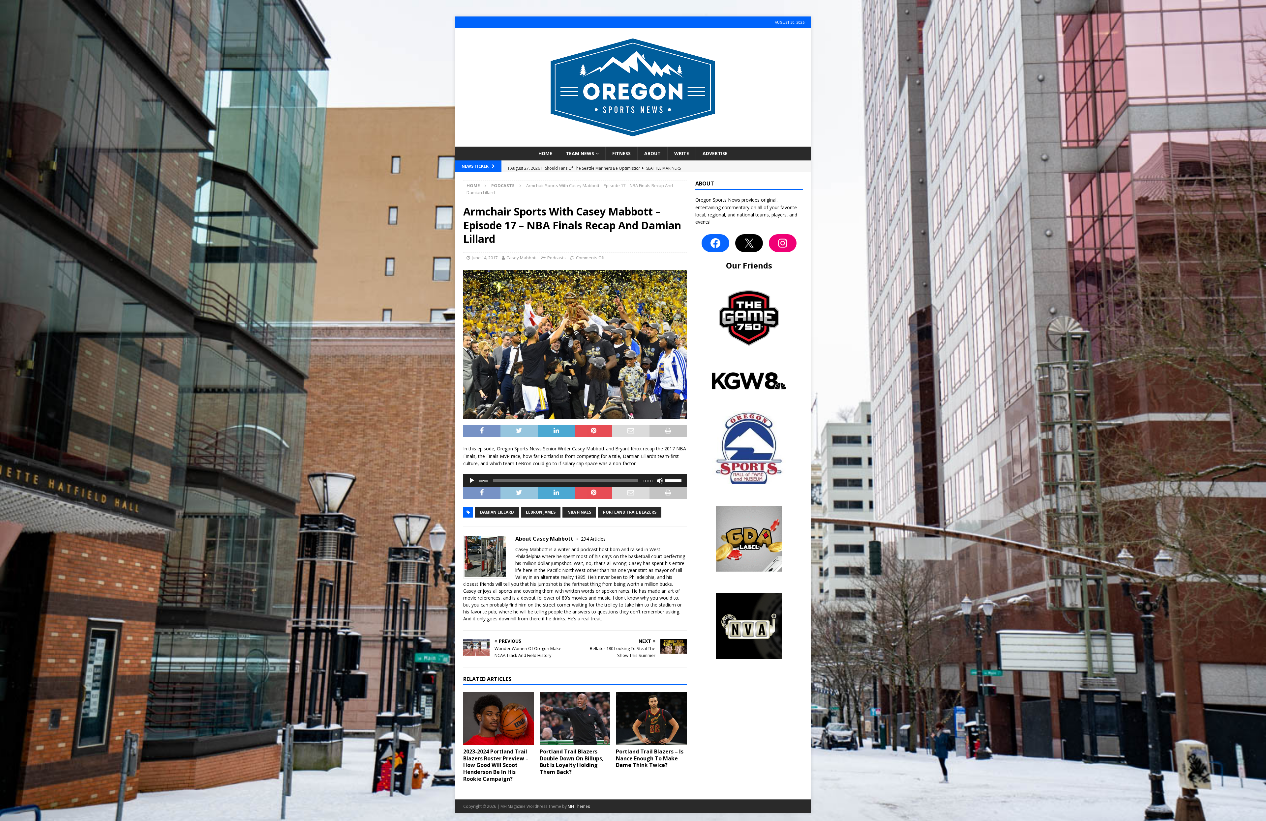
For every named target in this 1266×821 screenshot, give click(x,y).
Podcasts (556, 258)
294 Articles (593, 539)
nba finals (579, 512)
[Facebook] (715, 243)
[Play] (471, 480)
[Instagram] (783, 243)
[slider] (674, 480)
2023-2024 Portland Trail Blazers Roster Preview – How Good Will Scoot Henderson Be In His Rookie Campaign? (495, 765)
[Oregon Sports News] (633, 143)
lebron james (541, 512)
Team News (580, 153)
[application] (575, 480)
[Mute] (659, 480)
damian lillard (497, 512)
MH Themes (579, 806)
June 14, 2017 (484, 258)
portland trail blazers (629, 512)
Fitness (621, 153)
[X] (749, 243)
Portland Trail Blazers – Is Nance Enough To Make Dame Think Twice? (649, 758)
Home (545, 153)
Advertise (715, 153)
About (652, 153)
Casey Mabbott (521, 258)
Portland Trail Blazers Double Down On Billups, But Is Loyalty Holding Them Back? (572, 762)
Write (681, 153)
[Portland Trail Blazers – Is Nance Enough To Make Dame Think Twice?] (651, 718)
